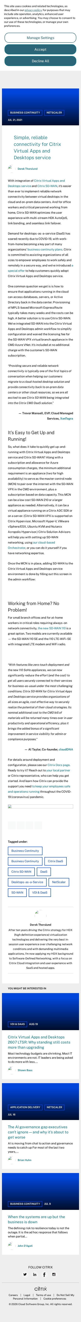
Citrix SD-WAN (47, 186)
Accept (40, 49)
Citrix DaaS (55, 861)
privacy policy (33, 10)
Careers (13, 1295)
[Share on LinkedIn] (29, 825)
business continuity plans (45, 249)
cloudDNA (66, 749)
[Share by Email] (38, 825)
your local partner (58, 770)
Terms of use (43, 1295)
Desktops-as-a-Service (27, 882)
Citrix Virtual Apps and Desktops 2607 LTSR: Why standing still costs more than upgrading (39, 1042)
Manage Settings (40, 38)
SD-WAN (17, 892)
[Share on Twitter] (21, 825)
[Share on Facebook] (12, 825)
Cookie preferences (54, 1298)
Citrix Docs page (59, 765)
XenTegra (66, 418)
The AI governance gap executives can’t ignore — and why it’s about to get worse (38, 1132)
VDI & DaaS (39, 892)
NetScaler (54, 112)
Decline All (40, 61)
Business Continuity (25, 112)
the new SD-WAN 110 (52, 628)
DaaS (43, 871)
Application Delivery (25, 1107)
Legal (27, 1295)
